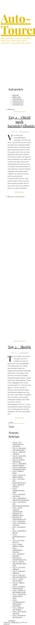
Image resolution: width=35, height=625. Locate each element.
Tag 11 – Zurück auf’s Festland (17, 580)
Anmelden (12, 621)
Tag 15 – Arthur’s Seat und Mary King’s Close (19, 563)
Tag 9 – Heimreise (18, 521)
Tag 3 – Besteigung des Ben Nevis (19, 616)
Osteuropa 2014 (18, 101)
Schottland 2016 (17, 105)
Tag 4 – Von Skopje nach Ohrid (18, 495)
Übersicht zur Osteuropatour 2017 (19, 518)
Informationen (17, 99)
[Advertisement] (17, 67)
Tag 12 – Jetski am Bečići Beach (18, 460)
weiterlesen (19, 192)
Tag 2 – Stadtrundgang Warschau (17, 550)
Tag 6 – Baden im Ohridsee (18, 485)
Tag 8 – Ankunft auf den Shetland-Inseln (19, 591)
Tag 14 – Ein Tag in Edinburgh (18, 568)
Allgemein (15, 95)
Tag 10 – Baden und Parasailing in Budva (19, 468)
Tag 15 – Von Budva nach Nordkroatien (19, 449)
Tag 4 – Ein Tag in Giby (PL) (18, 541)
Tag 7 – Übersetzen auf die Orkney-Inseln (19, 596)
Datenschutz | (15, 622)
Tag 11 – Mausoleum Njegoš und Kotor (19, 464)
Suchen (11, 422)
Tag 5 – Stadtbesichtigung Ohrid (18, 490)
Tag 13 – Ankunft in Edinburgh (18, 572)
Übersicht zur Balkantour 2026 (17, 514)
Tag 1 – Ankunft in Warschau (18, 555)
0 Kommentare (24, 132)
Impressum (7, 622)
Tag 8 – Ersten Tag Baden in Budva (18, 476)
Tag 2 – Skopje (19, 346)
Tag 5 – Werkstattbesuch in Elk (18, 536)
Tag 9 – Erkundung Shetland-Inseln (18, 587)
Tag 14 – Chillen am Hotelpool (18, 453)
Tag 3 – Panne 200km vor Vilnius (18, 545)
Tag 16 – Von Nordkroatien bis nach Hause (18, 444)
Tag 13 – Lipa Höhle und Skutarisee (19, 457)
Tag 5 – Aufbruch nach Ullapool (18, 608)
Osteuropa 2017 (18, 103)
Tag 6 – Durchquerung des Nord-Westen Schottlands (18, 603)
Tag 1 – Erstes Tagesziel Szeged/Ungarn (17, 509)
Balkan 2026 (16, 97)
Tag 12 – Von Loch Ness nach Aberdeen (19, 576)
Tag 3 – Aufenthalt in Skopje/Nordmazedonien (20, 499)
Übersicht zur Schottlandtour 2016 (19, 559)
